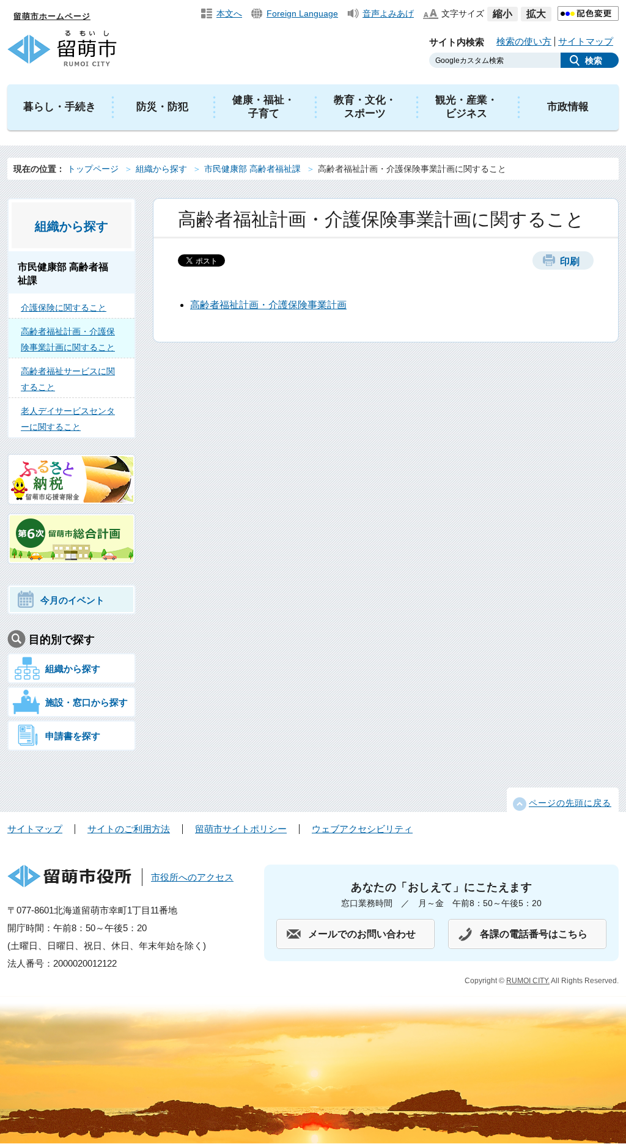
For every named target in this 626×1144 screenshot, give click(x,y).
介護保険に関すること (63, 307)
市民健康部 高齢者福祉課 (252, 169)
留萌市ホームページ (51, 16)
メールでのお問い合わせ (362, 934)
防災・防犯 (162, 107)
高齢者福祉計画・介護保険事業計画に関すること (68, 339)
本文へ (229, 13)
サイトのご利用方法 (128, 829)
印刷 (570, 261)
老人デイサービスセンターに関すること (68, 419)
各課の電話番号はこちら (533, 934)
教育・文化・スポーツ (365, 106)
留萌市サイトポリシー (241, 829)
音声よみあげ (388, 13)
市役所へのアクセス (192, 877)
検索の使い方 (523, 41)
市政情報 (568, 107)
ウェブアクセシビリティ (362, 829)
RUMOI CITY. (528, 980)
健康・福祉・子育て (263, 106)
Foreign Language (302, 13)
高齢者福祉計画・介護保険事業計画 (268, 305)
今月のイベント (72, 600)
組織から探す (161, 169)
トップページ (93, 169)
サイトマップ (585, 41)
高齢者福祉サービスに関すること (68, 379)
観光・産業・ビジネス (466, 106)
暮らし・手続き (59, 107)
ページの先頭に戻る (570, 803)
